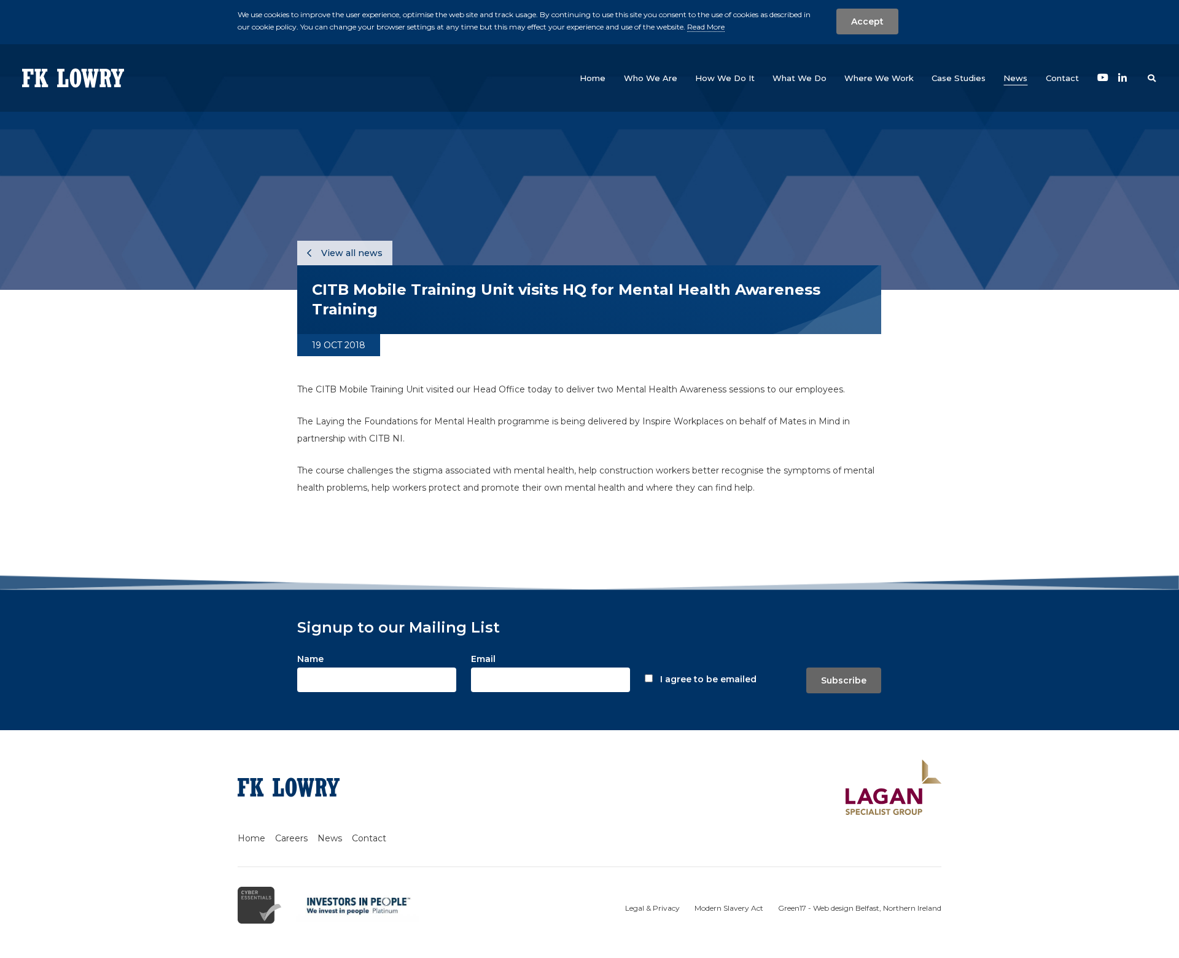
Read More (706, 26)
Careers (291, 838)
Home (251, 838)
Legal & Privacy (652, 908)
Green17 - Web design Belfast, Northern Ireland (859, 908)
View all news (351, 253)
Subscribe (843, 680)
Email (483, 658)
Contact (369, 838)
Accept (867, 21)
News (329, 838)
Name (310, 658)
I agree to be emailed (708, 679)
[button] (650, 78)
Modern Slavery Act (729, 908)
